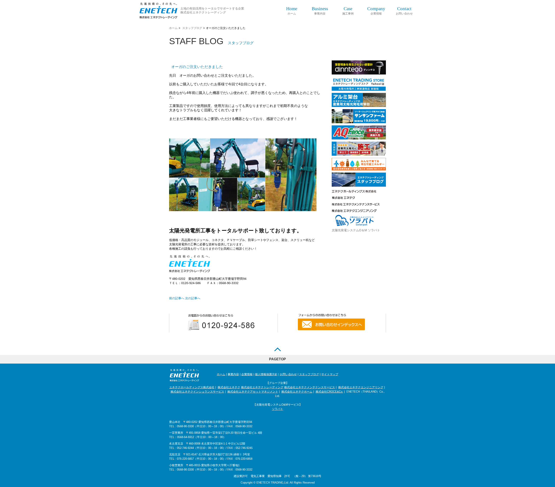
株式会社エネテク (229, 387)
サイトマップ (329, 374)
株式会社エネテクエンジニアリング (360, 387)
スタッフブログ (192, 28)
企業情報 (376, 10)
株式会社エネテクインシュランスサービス (197, 391)
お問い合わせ (404, 10)
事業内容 (320, 10)
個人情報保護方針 (266, 374)
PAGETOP (277, 359)
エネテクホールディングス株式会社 (191, 387)
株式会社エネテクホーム (296, 391)
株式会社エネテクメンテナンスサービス (309, 387)
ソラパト (277, 409)
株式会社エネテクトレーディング (262, 387)
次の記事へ (192, 298)
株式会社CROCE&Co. (329, 391)
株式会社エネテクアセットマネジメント (252, 391)
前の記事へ (176, 298)
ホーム (291, 10)
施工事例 (348, 10)
